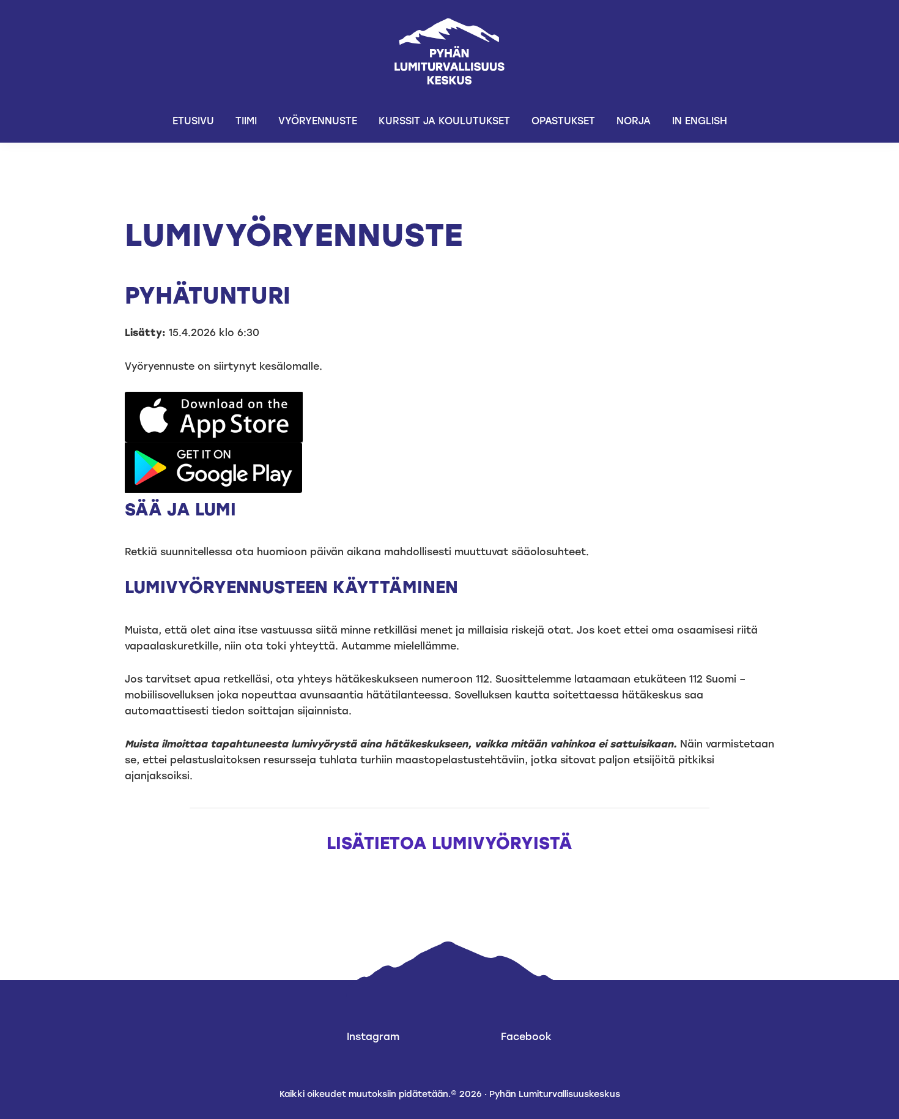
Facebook (526, 1036)
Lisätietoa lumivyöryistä (449, 843)
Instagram (373, 1036)
